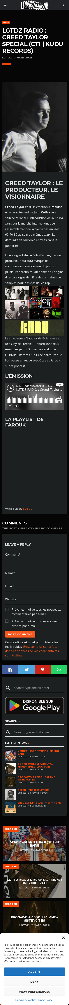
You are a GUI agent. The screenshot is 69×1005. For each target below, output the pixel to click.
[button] (63, 938)
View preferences (34, 991)
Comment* (12, 554)
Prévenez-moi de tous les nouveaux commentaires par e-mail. (36, 609)
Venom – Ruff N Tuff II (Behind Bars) (38, 752)
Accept (34, 971)
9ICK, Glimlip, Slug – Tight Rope (39, 803)
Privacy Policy (45, 1000)
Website (10, 599)
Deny (34, 981)
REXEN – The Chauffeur (33, 790)
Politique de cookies (25, 1000)
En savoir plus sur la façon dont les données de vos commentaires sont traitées (32, 651)
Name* (10, 573)
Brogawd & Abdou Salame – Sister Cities (37, 778)
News (6, 22)
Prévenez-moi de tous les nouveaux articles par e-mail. (36, 621)
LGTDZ (28, 508)
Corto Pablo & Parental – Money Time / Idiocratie (36, 765)
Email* (9, 586)
